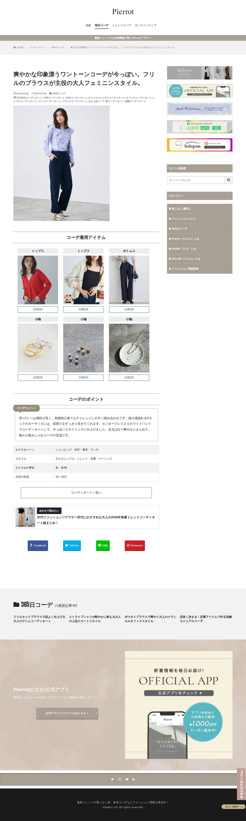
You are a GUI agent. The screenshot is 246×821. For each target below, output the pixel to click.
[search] (229, 180)
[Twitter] (72, 545)
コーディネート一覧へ (86, 492)
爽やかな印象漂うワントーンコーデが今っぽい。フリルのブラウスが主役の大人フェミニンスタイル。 (123, 47)
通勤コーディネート (135, 101)
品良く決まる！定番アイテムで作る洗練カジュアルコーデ (206, 619)
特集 (88, 25)
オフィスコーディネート (139, 97)
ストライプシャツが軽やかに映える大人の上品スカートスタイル (95, 619)
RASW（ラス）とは (184, 248)
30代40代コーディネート (29, 97)
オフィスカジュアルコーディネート (106, 97)
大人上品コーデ (96, 101)
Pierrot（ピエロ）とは (185, 238)
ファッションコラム (184, 218)
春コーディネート (115, 101)
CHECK (37, 309)
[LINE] (103, 545)
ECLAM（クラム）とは (186, 258)
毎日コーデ (101, 25)
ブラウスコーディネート (74, 101)
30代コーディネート (54, 97)
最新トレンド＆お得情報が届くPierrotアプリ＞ (123, 37)
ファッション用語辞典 (185, 268)
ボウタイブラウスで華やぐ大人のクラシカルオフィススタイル (150, 619)
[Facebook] (38, 545)
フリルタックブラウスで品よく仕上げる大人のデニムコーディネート (39, 619)
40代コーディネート (76, 97)
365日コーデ (58, 47)
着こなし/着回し (181, 208)
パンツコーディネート (49, 101)
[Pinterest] (135, 545)
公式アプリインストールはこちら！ (67, 713)
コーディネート (37, 47)
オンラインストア (145, 25)
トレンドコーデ (121, 25)
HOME (20, 47)
